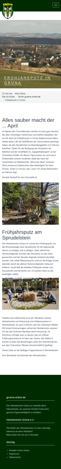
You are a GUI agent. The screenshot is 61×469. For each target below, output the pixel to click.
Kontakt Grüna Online (19, 450)
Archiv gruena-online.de (29, 97)
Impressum (14, 454)
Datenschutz (15, 457)
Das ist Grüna (8, 97)
